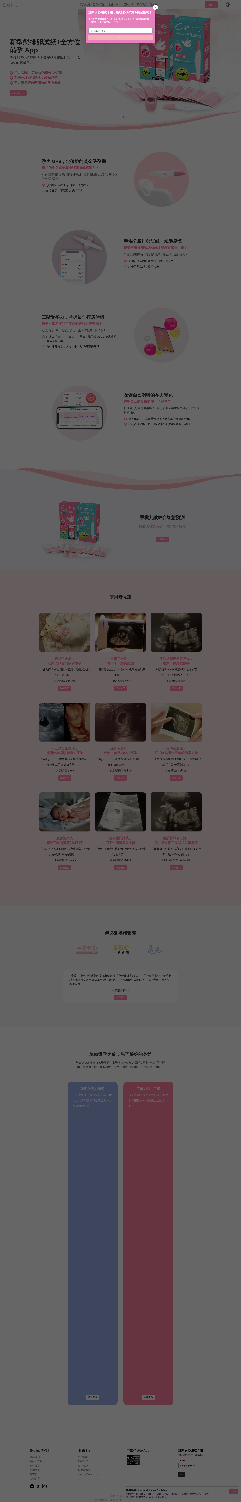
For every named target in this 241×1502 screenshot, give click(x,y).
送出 (120, 37)
